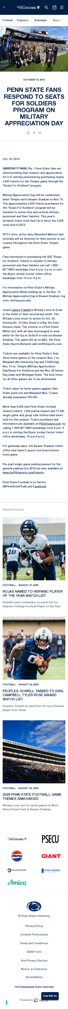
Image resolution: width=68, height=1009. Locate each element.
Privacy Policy (34, 926)
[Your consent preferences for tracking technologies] (6, 1002)
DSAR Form (34, 952)
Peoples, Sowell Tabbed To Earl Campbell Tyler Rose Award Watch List (33, 695)
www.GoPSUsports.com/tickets (23, 473)
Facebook (39, 487)
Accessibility (34, 977)
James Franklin (21, 310)
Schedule (40, 20)
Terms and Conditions (34, 943)
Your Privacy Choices (34, 961)
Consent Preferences (34, 935)
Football (9, 585)
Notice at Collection (34, 969)
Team (56, 20)
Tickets (21, 20)
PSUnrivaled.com (50, 424)
